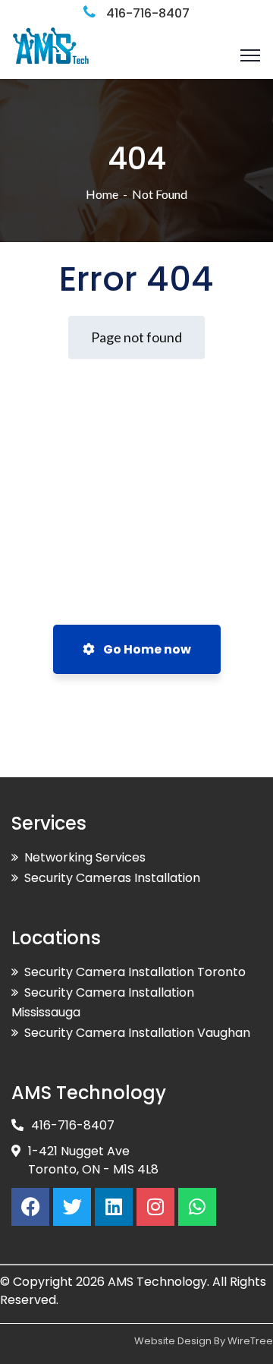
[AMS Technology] (50, 53)
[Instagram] (155, 1207)
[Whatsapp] (197, 1207)
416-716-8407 (148, 13)
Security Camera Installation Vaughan (137, 1032)
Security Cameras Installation (112, 878)
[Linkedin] (114, 1207)
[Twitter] (72, 1207)
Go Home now (146, 649)
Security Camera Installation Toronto (135, 972)
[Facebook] (30, 1207)
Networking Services (85, 857)
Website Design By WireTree (203, 1341)
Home (102, 194)
